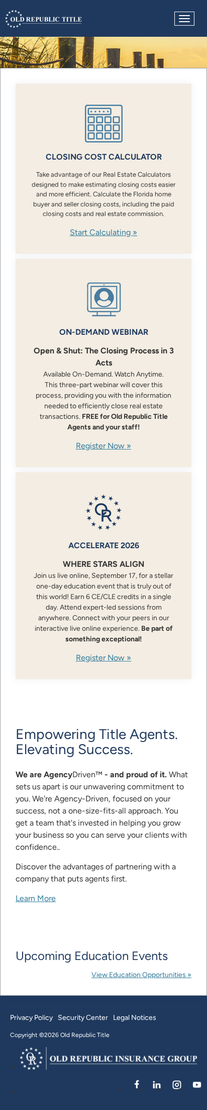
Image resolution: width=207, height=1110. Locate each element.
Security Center (83, 1017)
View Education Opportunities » (141, 975)
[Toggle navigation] (184, 19)
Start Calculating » (103, 232)
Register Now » (103, 446)
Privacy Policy (31, 1017)
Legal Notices (134, 1017)
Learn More (36, 898)
